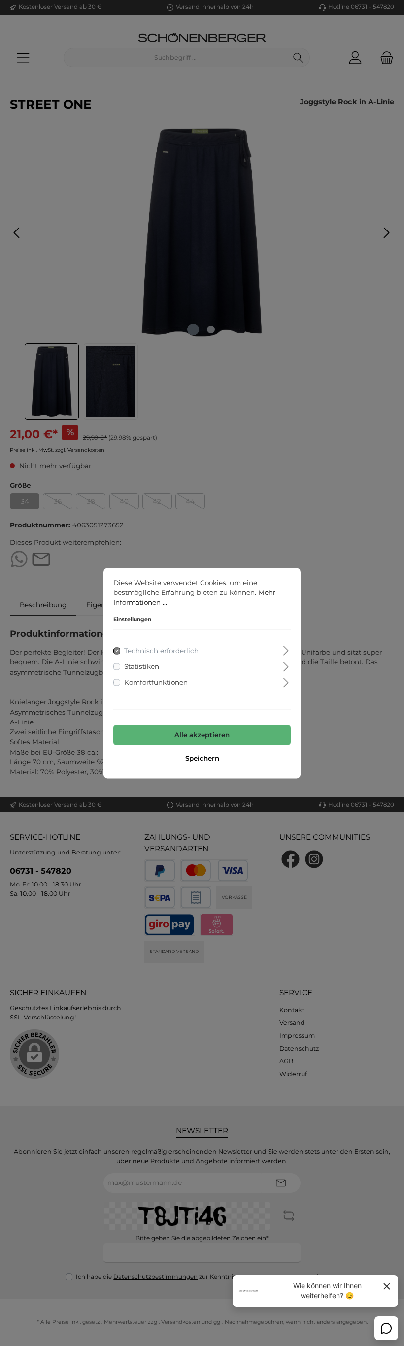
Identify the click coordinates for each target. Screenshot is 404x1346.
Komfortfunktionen (156, 683)
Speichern (202, 758)
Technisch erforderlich (161, 651)
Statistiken (141, 666)
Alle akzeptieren (202, 735)
